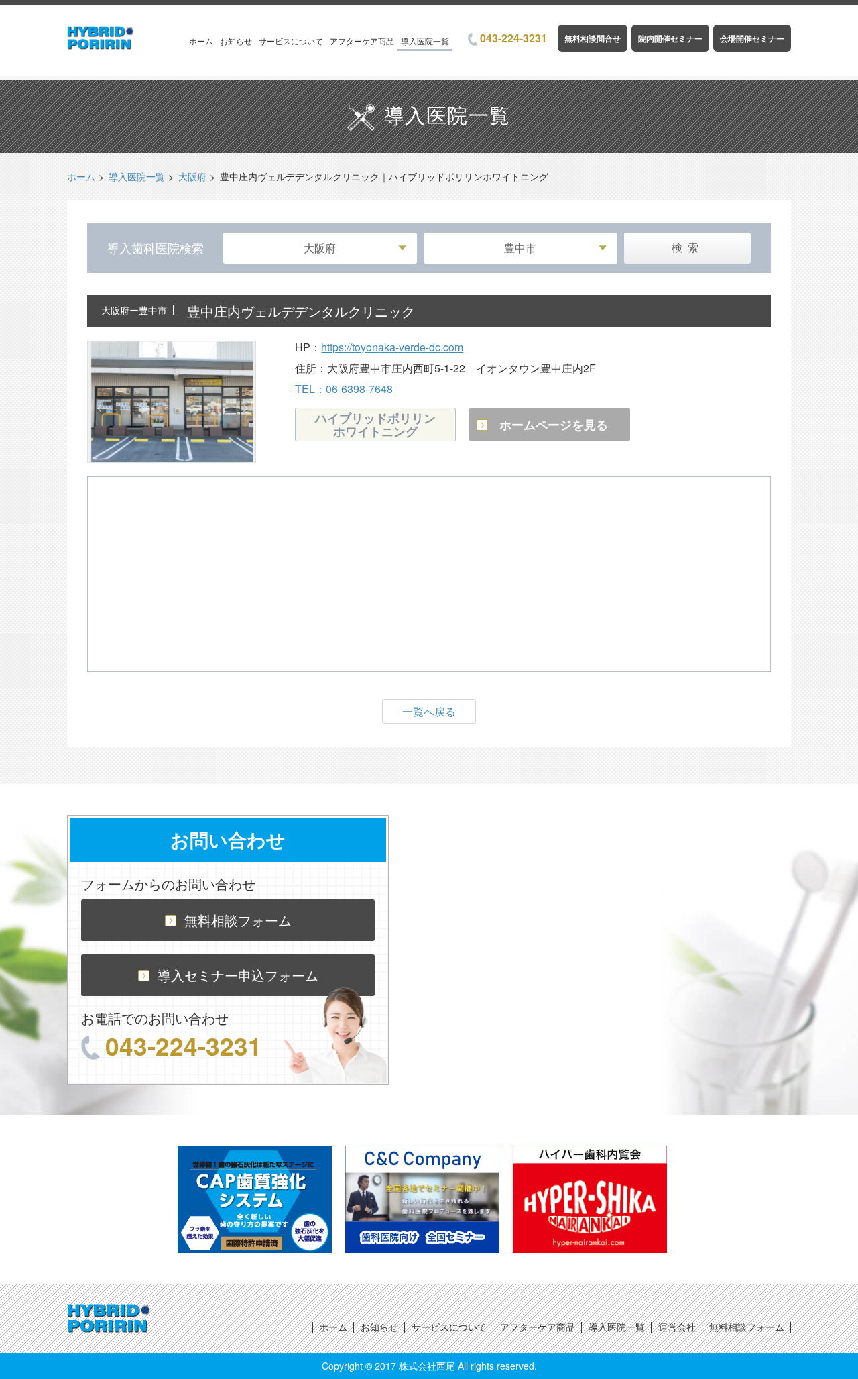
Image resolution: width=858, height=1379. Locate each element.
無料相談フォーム (238, 920)
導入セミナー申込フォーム (238, 975)
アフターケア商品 (362, 40)
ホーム (201, 40)
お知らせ (236, 40)
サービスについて (291, 40)
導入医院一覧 (425, 40)
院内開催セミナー (670, 38)
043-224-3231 (513, 38)
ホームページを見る (553, 424)
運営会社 (677, 1326)
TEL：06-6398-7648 (344, 388)
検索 (688, 248)
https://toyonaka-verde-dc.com (392, 347)
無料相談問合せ (592, 38)
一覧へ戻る (429, 711)
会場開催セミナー (752, 38)
